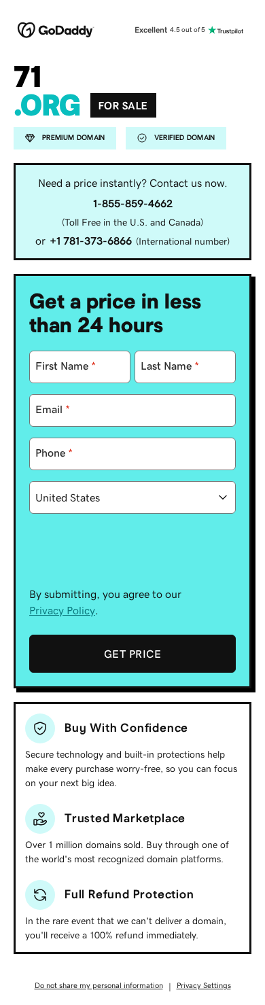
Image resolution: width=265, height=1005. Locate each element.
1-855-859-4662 (133, 203)
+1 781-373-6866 (91, 240)
